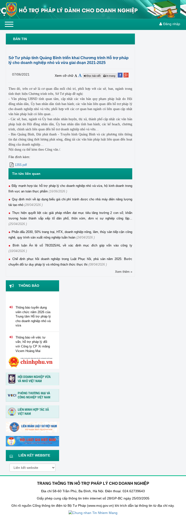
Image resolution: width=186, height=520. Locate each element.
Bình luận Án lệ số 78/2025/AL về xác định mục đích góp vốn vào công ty (72, 245)
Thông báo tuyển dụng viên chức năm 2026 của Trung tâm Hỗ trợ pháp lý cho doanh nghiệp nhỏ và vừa (33, 314)
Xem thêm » (123, 272)
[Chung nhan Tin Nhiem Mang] (93, 513)
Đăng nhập (171, 24)
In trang (111, 75)
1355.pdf (21, 165)
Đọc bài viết (94, 75)
